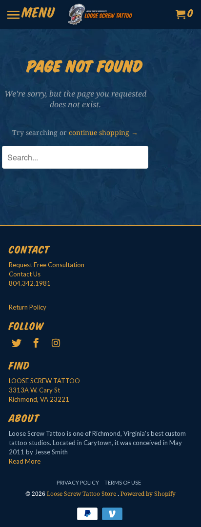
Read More (24, 461)
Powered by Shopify (148, 493)
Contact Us (24, 274)
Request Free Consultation (46, 265)
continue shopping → (103, 132)
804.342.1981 (30, 283)
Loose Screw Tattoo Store (82, 493)
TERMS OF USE (122, 482)
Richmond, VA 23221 (39, 399)
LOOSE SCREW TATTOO (44, 381)
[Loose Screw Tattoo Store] (100, 14)
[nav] (31, 14)
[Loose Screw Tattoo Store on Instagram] (57, 343)
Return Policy (27, 307)
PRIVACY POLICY (78, 482)
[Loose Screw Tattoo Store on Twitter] (17, 343)
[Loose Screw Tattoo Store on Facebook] (37, 343)
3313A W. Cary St (34, 390)
